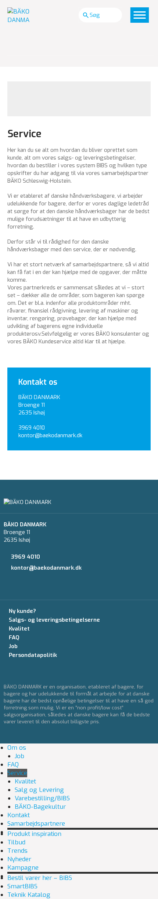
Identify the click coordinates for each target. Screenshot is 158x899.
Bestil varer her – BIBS (39, 878)
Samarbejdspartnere (36, 823)
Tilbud (16, 842)
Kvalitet (19, 628)
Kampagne (23, 867)
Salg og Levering (39, 790)
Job (13, 646)
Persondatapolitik (33, 655)
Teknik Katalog (28, 895)
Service (17, 773)
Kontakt (18, 815)
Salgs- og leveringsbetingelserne (54, 620)
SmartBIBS (22, 886)
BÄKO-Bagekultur (40, 807)
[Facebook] (6, 588)
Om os (16, 747)
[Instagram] (19, 588)
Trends (17, 851)
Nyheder (19, 859)
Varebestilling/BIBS (42, 798)
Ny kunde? (22, 611)
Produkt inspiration (34, 834)
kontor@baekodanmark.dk (50, 435)
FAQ (14, 637)
